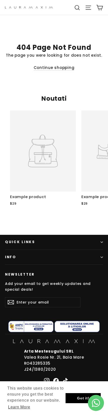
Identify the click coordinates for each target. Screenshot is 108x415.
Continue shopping (54, 67)
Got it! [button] (83, 398)
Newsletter (20, 274)
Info (10, 257)
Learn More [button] (19, 407)
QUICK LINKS (20, 242)
